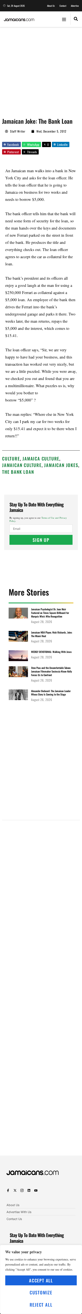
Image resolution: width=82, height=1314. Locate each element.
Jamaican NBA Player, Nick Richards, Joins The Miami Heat (51, 634)
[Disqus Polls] (41, 877)
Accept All (41, 1280)
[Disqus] (41, 989)
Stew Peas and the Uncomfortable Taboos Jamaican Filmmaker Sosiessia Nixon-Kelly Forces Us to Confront (51, 671)
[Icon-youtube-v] (35, 1190)
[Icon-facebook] (8, 1190)
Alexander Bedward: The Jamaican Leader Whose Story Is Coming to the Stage (51, 692)
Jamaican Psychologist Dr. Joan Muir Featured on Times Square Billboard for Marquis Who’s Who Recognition (50, 612)
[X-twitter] (15, 1190)
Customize (41, 1292)
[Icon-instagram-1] (22, 1190)
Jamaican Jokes (61, 465)
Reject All (41, 1304)
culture (11, 458)
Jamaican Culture (22, 465)
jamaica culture (40, 458)
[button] (64, 19)
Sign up (41, 540)
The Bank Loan (18, 471)
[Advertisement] (41, 70)
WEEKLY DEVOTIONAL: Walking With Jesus (51, 652)
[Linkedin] (28, 1190)
